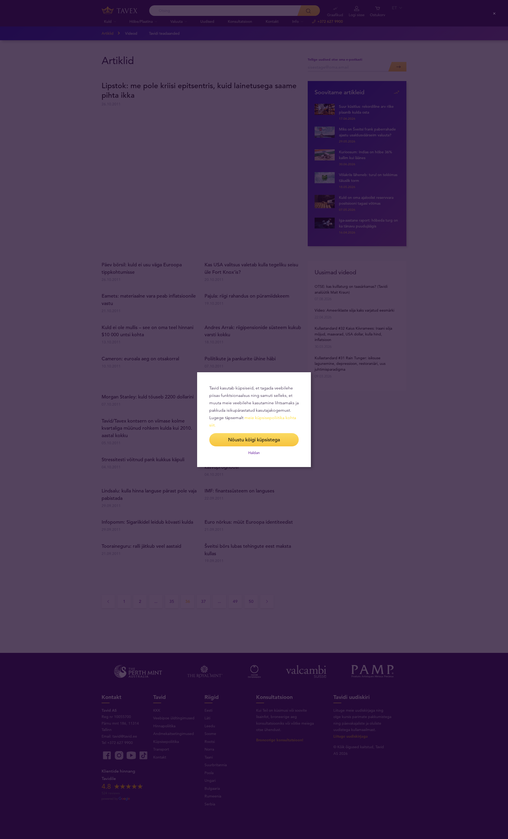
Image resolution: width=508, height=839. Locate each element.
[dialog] (254, 419)
